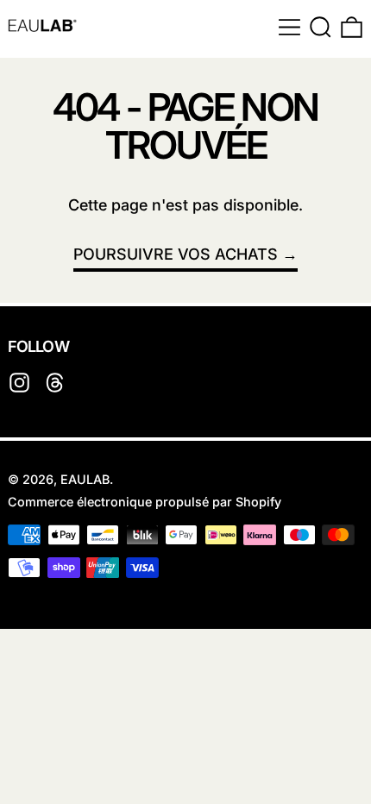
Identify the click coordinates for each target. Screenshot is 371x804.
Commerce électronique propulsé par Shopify (144, 501)
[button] (320, 27)
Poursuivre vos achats (175, 254)
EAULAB (85, 479)
